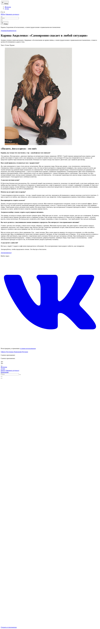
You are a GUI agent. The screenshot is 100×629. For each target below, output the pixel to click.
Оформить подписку (12, 14)
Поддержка (10, 352)
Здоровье (4, 30)
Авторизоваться (6, 253)
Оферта (3, 352)
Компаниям (18, 352)
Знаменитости (11, 30)
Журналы (8, 7)
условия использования (28, 348)
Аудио (7, 9)
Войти (3, 14)
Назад (6, 3)
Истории (25, 352)
